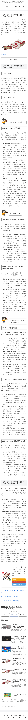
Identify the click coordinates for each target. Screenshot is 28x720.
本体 (8, 608)
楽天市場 (15, 582)
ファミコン (12, 606)
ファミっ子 (19, 606)
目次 (11, 59)
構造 (12, 608)
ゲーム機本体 (5, 606)
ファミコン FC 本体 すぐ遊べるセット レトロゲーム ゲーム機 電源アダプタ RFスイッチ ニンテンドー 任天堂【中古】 (19, 571)
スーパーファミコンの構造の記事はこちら (12, 601)
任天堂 (4, 608)
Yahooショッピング (17, 584)
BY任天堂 (3, 54)
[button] (22, 614)
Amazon (15, 579)
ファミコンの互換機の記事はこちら (10, 596)
